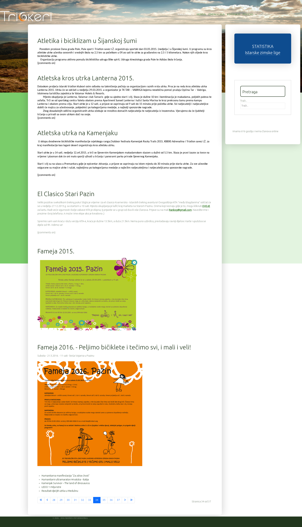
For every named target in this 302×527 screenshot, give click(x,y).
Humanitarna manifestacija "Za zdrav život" (65, 475)
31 (75, 500)
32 (82, 500)
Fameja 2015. (55, 251)
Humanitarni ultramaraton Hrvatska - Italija (65, 479)
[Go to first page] (40, 500)
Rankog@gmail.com (180, 209)
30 (68, 500)
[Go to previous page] (47, 500)
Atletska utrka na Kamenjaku (77, 132)
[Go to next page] (125, 500)
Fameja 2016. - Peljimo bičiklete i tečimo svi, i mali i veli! (114, 347)
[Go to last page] (131, 500)
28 (53, 500)
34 (96, 500)
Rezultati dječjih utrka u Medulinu (60, 490)
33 (89, 500)
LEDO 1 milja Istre (51, 487)
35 (104, 500)
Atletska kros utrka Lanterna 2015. (85, 78)
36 (111, 500)
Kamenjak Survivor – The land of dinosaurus (66, 483)
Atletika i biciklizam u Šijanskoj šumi (87, 40)
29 (61, 500)
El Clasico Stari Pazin (65, 193)
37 (118, 500)
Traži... (243, 100)
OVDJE (206, 206)
